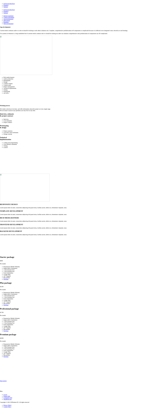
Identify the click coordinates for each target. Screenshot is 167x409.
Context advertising (8, 17)
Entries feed (6, 396)
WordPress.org (7, 399)
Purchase (5, 279)
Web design (6, 20)
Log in (5, 394)
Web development (8, 23)
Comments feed (7, 397)
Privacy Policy (7, 405)
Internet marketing (8, 16)
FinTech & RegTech (9, 3)
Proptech (5, 5)
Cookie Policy (7, 407)
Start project (3, 381)
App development (8, 19)
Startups (5, 7)
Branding (6, 22)
